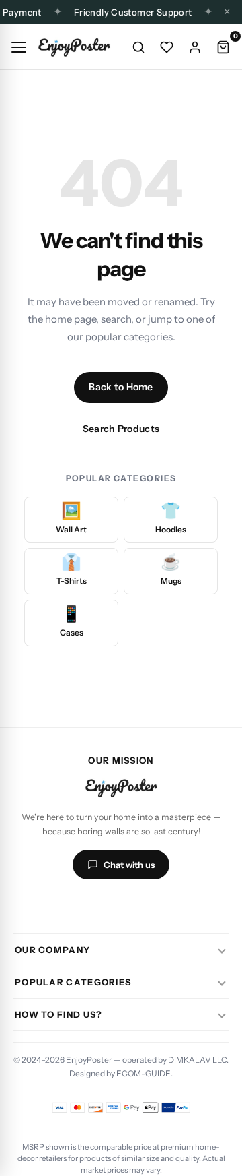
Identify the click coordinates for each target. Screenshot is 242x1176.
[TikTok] (105, 905)
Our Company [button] (52, 949)
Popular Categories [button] (73, 982)
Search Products (121, 429)
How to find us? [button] (59, 1014)
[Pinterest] (169, 905)
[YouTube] (137, 905)
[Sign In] (195, 47)
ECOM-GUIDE (143, 1073)
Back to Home (121, 387)
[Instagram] (73, 905)
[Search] (138, 47)
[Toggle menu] (18, 47)
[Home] (74, 47)
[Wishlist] (166, 47)
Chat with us (129, 864)
